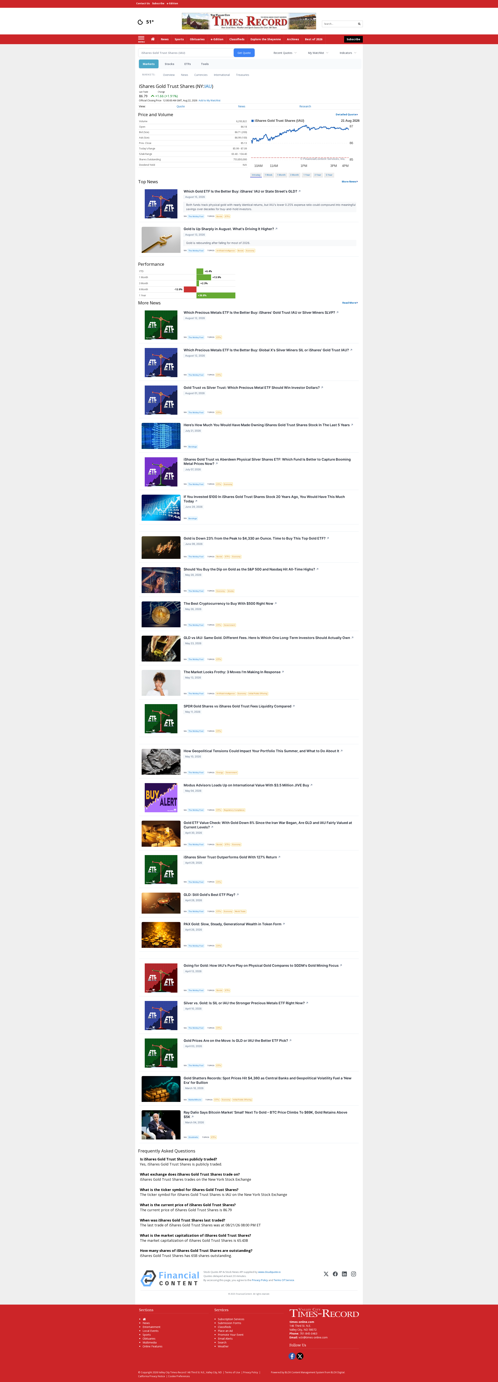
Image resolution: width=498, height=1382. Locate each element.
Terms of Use (232, 1372)
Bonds (219, 216)
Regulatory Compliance (234, 810)
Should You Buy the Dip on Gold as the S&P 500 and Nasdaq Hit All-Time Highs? (251, 569)
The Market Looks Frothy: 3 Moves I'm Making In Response (234, 672)
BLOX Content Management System (304, 1372)
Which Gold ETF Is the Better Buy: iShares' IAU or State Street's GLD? (242, 191)
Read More (349, 302)
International (222, 75)
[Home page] (249, 21)
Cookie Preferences (179, 1376)
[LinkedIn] (344, 1278)
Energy (220, 772)
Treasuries (242, 75)
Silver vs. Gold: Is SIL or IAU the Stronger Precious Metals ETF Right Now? (246, 1003)
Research (305, 106)
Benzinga (193, 447)
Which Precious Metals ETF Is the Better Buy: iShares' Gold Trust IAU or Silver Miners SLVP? (261, 312)
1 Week (268, 174)
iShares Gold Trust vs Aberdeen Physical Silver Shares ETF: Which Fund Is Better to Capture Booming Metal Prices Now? (267, 461)
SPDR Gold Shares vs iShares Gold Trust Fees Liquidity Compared (239, 706)
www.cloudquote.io (269, 1272)
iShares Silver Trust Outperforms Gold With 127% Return (232, 857)
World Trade (240, 911)
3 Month (294, 174)
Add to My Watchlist (209, 100)
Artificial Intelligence (226, 251)
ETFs (187, 64)
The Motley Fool (196, 216)
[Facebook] (335, 1278)
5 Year (329, 174)
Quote (181, 106)
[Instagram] (354, 1278)
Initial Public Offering (258, 693)
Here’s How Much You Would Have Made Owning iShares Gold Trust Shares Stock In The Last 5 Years (268, 425)
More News (349, 181)
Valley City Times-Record (172, 1372)
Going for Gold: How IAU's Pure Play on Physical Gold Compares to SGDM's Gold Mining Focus (263, 965)
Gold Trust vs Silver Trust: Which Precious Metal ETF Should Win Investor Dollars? (254, 388)
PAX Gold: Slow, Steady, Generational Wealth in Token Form (234, 924)
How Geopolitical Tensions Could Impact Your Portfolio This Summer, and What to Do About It (263, 751)
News (184, 75)
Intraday (256, 174)
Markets (149, 64)
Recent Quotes (283, 53)
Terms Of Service (284, 1280)
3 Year (318, 174)
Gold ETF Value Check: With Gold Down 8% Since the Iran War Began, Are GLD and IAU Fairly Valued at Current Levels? (268, 825)
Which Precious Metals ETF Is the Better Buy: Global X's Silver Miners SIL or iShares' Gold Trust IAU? (268, 350)
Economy (250, 251)
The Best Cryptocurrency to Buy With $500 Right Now (230, 603)
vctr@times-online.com (313, 1337)
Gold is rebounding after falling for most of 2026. (218, 243)
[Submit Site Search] (359, 24)
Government (229, 625)
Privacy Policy (260, 1280)
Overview (169, 75)
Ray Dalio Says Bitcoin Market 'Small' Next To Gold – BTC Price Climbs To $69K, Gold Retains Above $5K (265, 1114)
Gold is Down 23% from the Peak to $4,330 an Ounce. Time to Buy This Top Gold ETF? (256, 538)
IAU (208, 86)
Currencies (201, 75)
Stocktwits (193, 1137)
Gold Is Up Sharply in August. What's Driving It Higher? (231, 229)
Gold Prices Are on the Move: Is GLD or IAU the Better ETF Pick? (238, 1040)
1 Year (306, 174)
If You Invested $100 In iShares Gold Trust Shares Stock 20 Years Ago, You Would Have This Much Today (264, 499)
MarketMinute (195, 1100)
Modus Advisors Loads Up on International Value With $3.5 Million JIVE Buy (248, 785)
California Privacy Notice (151, 1376)
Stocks (169, 64)
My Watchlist (316, 53)
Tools (205, 64)
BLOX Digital (338, 1372)
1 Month (281, 174)
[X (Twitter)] (326, 1278)
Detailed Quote (346, 114)
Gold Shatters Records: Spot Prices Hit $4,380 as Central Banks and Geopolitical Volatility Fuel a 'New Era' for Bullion (268, 1080)
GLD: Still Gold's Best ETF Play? (211, 895)
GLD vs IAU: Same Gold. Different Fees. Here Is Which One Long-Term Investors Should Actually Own (269, 638)
